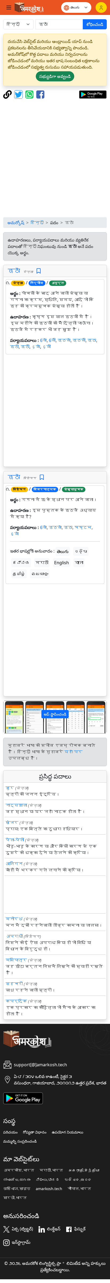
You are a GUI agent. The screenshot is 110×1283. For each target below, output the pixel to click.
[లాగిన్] (101, 7)
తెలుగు (63, 551)
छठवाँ (64, 340)
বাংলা (79, 563)
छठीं (25, 347)
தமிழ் (19, 574)
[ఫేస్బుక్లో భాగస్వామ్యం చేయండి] (40, 94)
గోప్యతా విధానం (34, 1132)
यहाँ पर (73, 752)
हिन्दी (37, 223)
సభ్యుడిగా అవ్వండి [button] (55, 76)
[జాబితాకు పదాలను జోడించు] (39, 271)
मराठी (42, 563)
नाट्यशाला (16, 805)
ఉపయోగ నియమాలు (67, 1132)
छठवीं (79, 340)
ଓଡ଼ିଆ (80, 551)
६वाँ (36, 347)
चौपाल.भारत (79, 1189)
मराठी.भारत (51, 1170)
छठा (92, 340)
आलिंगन (14, 864)
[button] (11, 717)
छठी (14, 347)
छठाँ (14, 270)
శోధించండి (94, 24)
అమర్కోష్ (15, 223)
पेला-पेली (15, 840)
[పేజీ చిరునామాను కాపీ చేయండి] (8, 94)
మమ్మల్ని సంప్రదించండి (20, 1141)
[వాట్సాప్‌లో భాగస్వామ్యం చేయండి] (30, 94)
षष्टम (83, 527)
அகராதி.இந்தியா (83, 1170)
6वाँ (43, 340)
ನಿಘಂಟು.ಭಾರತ (47, 1180)
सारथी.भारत (15, 1198)
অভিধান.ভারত (16, 1189)
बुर (10, 788)
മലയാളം (39, 574)
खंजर (12, 823)
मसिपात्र (16, 960)
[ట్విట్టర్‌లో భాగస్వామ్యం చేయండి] (19, 94)
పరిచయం (10, 1132)
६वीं (46, 347)
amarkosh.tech (49, 1189)
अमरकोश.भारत (18, 1170)
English (61, 563)
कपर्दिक (16, 1001)
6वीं (52, 340)
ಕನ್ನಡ (21, 563)
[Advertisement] (55, 158)
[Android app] (23, 1098)
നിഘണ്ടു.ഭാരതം (16, 1180)
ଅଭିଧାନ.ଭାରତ (78, 1180)
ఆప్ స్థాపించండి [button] (55, 714)
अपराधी (14, 936)
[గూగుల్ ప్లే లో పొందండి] (93, 94)
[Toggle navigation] (8, 7)
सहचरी (14, 984)
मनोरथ (14, 919)
